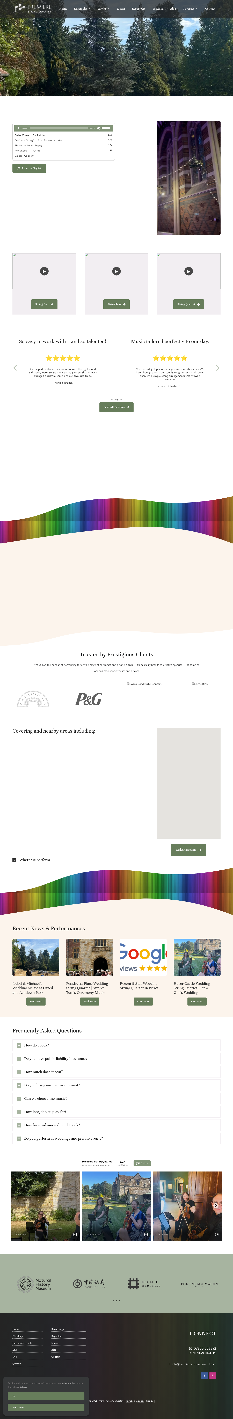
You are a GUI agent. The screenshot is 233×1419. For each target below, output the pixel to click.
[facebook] (204, 1375)
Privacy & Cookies (135, 1400)
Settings (24, 1387)
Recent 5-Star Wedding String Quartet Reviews (139, 985)
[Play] (18, 128)
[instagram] (212, 1375)
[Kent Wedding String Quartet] (197, 940)
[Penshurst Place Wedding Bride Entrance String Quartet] (89, 940)
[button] (111, 399)
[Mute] (99, 128)
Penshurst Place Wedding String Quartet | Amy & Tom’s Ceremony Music (87, 988)
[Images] (143, 940)
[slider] (106, 128)
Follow (144, 1163)
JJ (154, 1400)
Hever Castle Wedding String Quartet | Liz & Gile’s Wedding (192, 988)
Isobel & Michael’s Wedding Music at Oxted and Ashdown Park (32, 988)
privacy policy (68, 1383)
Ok (14, 1396)
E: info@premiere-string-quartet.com (192, 1364)
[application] (63, 128)
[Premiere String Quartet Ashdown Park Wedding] (35, 940)
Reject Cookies (18, 1407)
